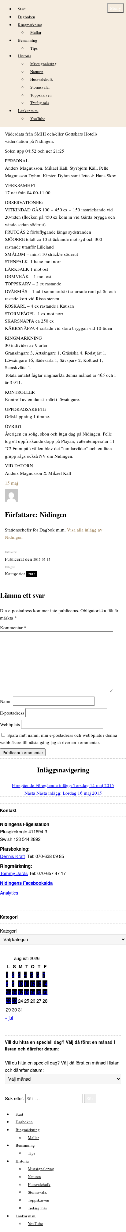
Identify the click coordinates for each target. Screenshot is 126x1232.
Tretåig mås (39, 102)
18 (26, 992)
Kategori (8, 930)
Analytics (9, 892)
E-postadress (12, 713)
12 (32, 983)
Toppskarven (41, 95)
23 (14, 1000)
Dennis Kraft (12, 856)
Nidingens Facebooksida (26, 883)
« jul (9, 1018)
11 (26, 983)
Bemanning (27, 40)
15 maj (11, 483)
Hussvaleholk (41, 79)
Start (22, 9)
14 (45, 983)
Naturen (36, 71)
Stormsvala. (40, 87)
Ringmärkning (30, 24)
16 (14, 992)
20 (38, 992)
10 (20, 983)
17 (20, 992)
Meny (115, 8)
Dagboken (26, 16)
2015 (31, 574)
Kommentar (13, 627)
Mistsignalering (43, 63)
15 (8, 992)
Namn (6, 701)
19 (32, 992)
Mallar (35, 32)
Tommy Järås (14, 873)
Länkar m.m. (28, 110)
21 (45, 992)
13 (38, 983)
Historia (24, 55)
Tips (34, 48)
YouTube (37, 118)
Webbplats (10, 724)
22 (8, 1000)
